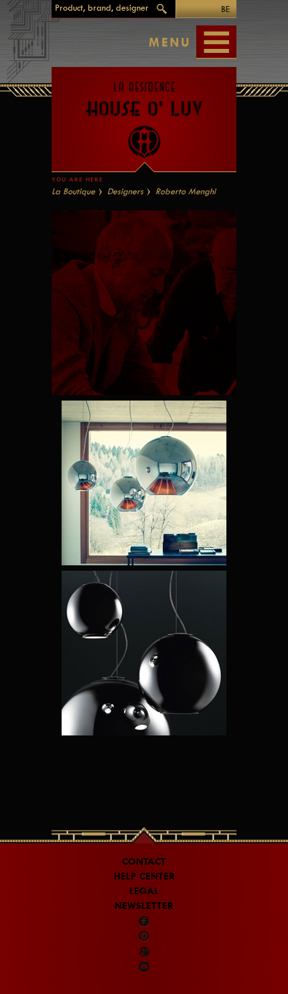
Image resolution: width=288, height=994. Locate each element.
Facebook (144, 921)
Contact (144, 861)
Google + (145, 951)
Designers (125, 191)
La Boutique (73, 191)
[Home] (144, 113)
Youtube (144, 966)
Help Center (144, 876)
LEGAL (144, 891)
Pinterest (144, 936)
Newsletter (144, 906)
